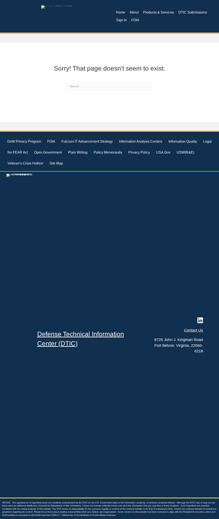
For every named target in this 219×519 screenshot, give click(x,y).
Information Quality (183, 141)
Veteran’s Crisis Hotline (25, 163)
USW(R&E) (185, 152)
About (134, 12)
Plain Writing (77, 152)
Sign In (121, 20)
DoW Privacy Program (24, 141)
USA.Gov (163, 152)
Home (120, 12)
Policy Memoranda (108, 152)
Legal (207, 141)
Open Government (48, 152)
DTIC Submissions (192, 12)
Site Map (56, 163)
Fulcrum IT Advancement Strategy (87, 141)
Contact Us (193, 330)
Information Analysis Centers (140, 141)
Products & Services (158, 12)
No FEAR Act (17, 152)
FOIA (135, 20)
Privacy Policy (139, 152)
